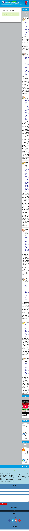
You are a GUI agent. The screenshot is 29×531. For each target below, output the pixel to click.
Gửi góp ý (4, 504)
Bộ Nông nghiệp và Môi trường (27, 452)
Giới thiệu (5, 10)
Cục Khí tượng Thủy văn (27, 462)
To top (26, 466)
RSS (15, 517)
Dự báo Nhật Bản (27, 426)
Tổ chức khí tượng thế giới (26, 436)
